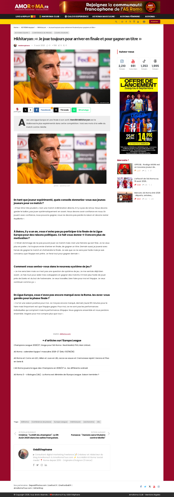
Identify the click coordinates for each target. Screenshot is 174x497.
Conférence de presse (42, 33)
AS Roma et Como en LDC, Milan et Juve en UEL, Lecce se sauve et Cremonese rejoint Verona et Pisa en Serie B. (61, 360)
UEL (98, 422)
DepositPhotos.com (37, 485)
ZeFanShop (38, 488)
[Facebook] (126, 21)
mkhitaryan (75, 422)
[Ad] (109, 7)
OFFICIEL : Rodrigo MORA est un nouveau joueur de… (147, 165)
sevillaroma (89, 422)
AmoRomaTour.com (23, 488)
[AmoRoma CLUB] (144, 22)
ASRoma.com (65, 334)
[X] (130, 21)
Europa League (60, 422)
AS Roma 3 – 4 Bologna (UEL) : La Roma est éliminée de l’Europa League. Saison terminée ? (56, 374)
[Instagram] (122, 21)
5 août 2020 (39, 45)
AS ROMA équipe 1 (22, 33)
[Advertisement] (62, 397)
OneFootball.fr (65, 485)
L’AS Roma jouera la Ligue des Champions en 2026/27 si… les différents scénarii (51, 368)
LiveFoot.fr (52, 485)
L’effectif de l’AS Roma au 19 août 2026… (146, 180)
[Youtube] (138, 21)
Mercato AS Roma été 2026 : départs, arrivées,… (147, 194)
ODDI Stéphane (73, 494)
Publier (154, 21)
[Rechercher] (116, 22)
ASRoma (25, 422)
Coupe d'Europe (61, 33)
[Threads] (134, 21)
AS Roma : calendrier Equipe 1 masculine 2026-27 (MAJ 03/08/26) (44, 351)
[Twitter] (37, 465)
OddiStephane (24, 46)
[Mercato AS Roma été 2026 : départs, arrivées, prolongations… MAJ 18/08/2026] (124, 197)
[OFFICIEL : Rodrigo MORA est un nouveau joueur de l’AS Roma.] (124, 168)
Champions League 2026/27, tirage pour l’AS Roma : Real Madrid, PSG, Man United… (52, 345)
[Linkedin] (46, 465)
